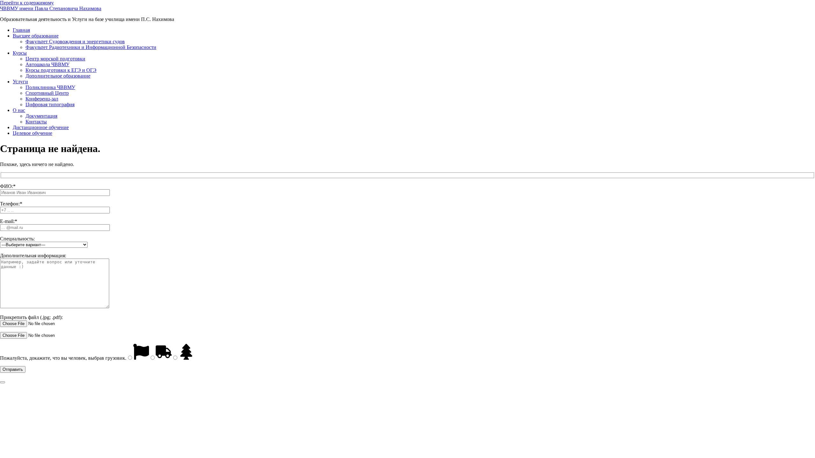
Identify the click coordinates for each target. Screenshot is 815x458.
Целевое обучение (32, 133)
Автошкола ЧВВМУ (47, 64)
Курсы (20, 53)
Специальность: (17, 238)
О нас (19, 110)
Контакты (36, 121)
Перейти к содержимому (27, 2)
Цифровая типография (49, 104)
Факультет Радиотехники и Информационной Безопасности (90, 47)
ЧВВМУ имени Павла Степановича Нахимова (50, 8)
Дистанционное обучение (41, 127)
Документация (41, 116)
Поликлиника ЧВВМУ (50, 87)
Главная (21, 30)
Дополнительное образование (57, 76)
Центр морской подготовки (55, 58)
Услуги (20, 81)
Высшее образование (36, 35)
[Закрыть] (2, 382)
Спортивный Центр (47, 93)
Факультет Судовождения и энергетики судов (75, 41)
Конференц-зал (41, 98)
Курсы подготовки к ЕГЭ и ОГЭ (60, 70)
